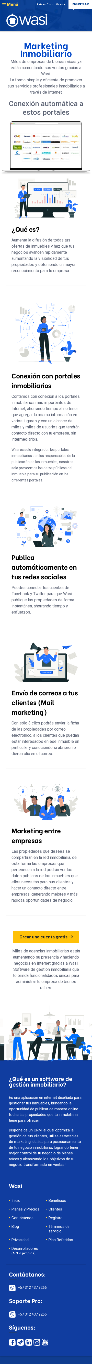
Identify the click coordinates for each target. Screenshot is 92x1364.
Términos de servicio (59, 1228)
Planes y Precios (25, 1209)
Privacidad (20, 1240)
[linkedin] (29, 1342)
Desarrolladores (25, 1250)
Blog (15, 1226)
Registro (56, 1218)
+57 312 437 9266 (32, 1287)
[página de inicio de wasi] (26, 19)
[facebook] (12, 1342)
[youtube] (45, 1342)
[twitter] (20, 1342)
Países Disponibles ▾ (51, 4)
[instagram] (36, 1342)
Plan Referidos (61, 1240)
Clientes (55, 1209)
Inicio (16, 1200)
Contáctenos (22, 1218)
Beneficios (57, 1200)
